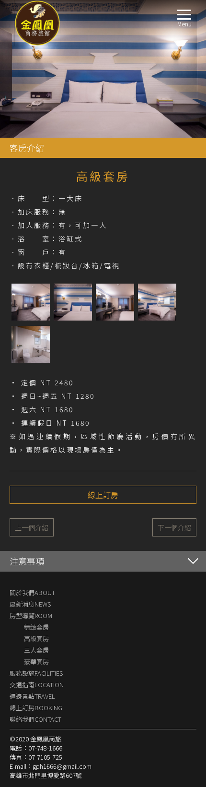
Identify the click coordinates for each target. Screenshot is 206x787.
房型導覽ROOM (31, 615)
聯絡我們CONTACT (35, 719)
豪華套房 (36, 661)
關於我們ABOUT (32, 592)
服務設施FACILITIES (36, 673)
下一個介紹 (174, 527)
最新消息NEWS (30, 603)
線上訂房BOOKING (36, 707)
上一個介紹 (31, 527)
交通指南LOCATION (37, 684)
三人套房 (36, 650)
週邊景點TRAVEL (32, 696)
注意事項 (27, 561)
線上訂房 (103, 495)
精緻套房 (36, 627)
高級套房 (36, 638)
